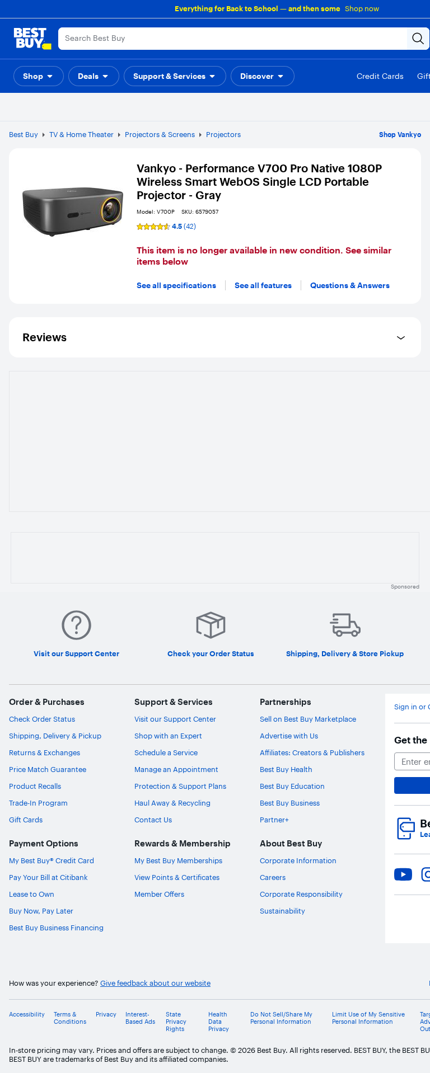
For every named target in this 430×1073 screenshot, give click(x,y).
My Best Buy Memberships (178, 860)
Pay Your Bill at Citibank (48, 877)
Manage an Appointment (176, 769)
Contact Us (153, 819)
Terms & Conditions (70, 1018)
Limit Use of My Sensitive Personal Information (368, 1018)
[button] (38, 76)
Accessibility (27, 1014)
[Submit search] (418, 38)
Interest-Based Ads (140, 1018)
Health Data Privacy (218, 1022)
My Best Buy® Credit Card (51, 860)
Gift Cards (26, 819)
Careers (273, 877)
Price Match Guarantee (47, 769)
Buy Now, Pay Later (41, 910)
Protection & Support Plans (180, 786)
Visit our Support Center (175, 718)
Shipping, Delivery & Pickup (55, 735)
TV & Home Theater (81, 134)
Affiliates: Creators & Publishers (312, 752)
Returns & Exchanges (44, 752)
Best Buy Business (290, 802)
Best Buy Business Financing (56, 927)
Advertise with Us (289, 735)
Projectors (223, 134)
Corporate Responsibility (301, 894)
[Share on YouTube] (403, 874)
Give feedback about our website (155, 983)
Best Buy (23, 134)
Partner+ (274, 819)
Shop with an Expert (168, 735)
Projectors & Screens (160, 134)
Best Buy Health (286, 769)
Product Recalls (35, 786)
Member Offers (159, 894)
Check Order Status (42, 718)
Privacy (106, 1014)
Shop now (362, 8)
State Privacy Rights (176, 1022)
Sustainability (282, 910)
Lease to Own (31, 894)
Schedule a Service (166, 752)
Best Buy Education (292, 786)
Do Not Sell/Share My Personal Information (281, 1018)
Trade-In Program (38, 802)
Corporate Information (298, 860)
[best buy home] (32, 38)
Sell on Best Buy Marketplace (308, 718)
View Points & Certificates (176, 877)
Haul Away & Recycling (172, 802)
